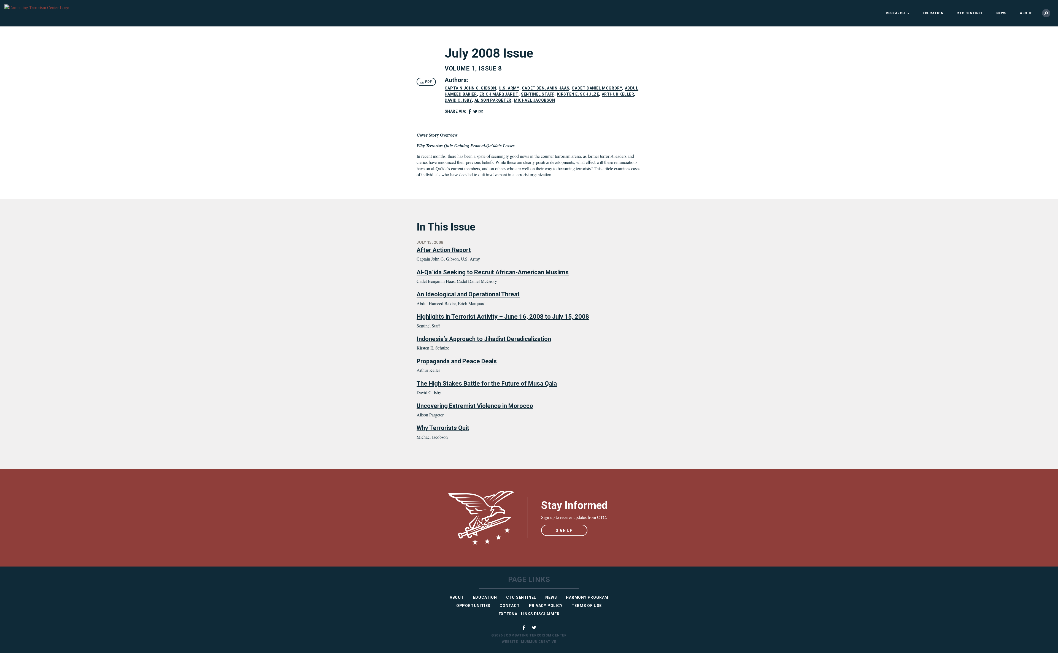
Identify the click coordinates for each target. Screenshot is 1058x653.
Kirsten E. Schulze (578, 94)
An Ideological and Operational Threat (468, 294)
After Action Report (444, 249)
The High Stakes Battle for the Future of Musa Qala (487, 383)
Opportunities (473, 605)
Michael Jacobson (534, 100)
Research (895, 13)
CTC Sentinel (970, 13)
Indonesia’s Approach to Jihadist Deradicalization (484, 338)
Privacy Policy (546, 605)
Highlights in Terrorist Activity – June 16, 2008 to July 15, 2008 (503, 316)
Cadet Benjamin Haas (545, 88)
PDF (428, 82)
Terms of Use (587, 605)
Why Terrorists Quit (443, 427)
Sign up (564, 530)
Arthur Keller (618, 94)
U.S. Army (509, 88)
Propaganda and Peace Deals (457, 361)
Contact (510, 605)
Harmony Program (587, 597)
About (1026, 13)
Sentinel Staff (537, 94)
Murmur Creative (538, 642)
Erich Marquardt (499, 94)
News (1001, 13)
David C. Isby (458, 100)
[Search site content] (1046, 13)
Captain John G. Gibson (470, 88)
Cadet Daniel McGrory (597, 88)
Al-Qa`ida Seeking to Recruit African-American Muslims (493, 272)
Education (933, 13)
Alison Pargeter (492, 100)
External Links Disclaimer (529, 614)
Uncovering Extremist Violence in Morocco (475, 405)
